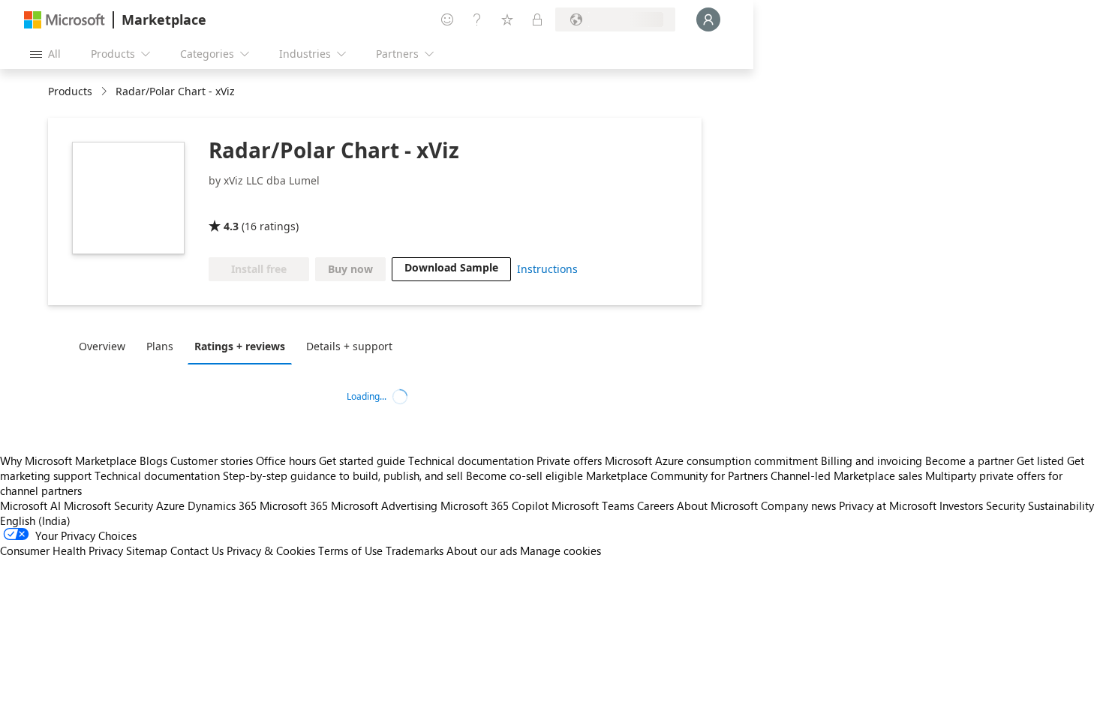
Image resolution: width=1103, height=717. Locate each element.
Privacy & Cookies (271, 550)
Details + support (349, 346)
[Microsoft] (64, 19)
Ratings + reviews (239, 346)
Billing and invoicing (871, 460)
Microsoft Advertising (384, 505)
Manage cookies (560, 550)
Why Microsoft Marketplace (68, 460)
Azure (170, 505)
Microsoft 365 (294, 505)
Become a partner (969, 460)
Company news (798, 505)
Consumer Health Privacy (61, 550)
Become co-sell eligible (524, 475)
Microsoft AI (30, 505)
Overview (102, 346)
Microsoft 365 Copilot (494, 505)
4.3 (231, 226)
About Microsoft (717, 505)
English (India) (35, 520)
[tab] (106, 345)
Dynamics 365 (222, 505)
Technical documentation (470, 460)
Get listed (1040, 460)
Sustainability (1061, 505)
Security (1005, 505)
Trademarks (414, 550)
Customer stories (211, 460)
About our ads (481, 550)
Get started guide (362, 460)
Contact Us (197, 550)
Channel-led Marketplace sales (846, 475)
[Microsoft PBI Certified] (309, 204)
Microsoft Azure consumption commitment (713, 460)
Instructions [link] (547, 269)
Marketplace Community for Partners (677, 475)
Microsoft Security (108, 505)
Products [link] (70, 91)
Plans (159, 346)
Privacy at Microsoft (887, 505)
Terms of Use (350, 550)
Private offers (569, 460)
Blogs (153, 460)
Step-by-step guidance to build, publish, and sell (343, 475)
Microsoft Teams (593, 505)
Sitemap (146, 550)
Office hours (286, 460)
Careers (655, 505)
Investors (961, 505)
